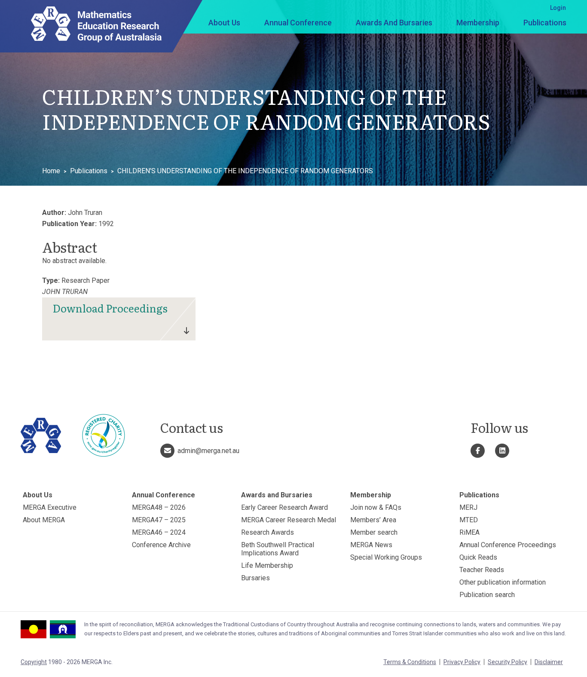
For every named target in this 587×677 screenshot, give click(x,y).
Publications (544, 22)
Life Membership (267, 565)
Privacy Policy (461, 662)
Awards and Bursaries (394, 22)
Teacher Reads (481, 570)
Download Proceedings (110, 308)
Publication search (487, 595)
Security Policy (507, 662)
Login (558, 7)
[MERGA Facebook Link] (478, 451)
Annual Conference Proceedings (507, 545)
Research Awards (267, 532)
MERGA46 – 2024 (159, 532)
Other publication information (502, 582)
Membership (477, 22)
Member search (373, 532)
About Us (224, 22)
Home (51, 171)
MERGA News (371, 545)
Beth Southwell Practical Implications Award (277, 549)
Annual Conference (298, 22)
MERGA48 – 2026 (159, 507)
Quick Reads (478, 557)
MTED (468, 520)
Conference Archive (161, 545)
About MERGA (44, 520)
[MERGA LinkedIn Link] (502, 451)
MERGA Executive (49, 507)
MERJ (468, 507)
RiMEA (469, 532)
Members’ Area (373, 520)
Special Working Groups (386, 557)
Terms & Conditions (409, 662)
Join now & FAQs (375, 507)
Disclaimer (549, 662)
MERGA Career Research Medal (288, 520)
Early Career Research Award (284, 507)
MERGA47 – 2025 (159, 520)
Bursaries (255, 578)
